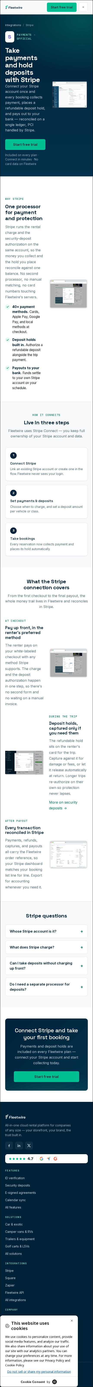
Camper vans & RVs (19, 1231)
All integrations (15, 1300)
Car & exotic (14, 1224)
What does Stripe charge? (32, 947)
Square (10, 1278)
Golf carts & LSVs (17, 1246)
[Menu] (83, 7)
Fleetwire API (14, 1292)
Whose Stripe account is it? (33, 931)
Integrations (13, 25)
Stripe (9, 1270)
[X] (29, 1145)
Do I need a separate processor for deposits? (40, 987)
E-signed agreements (20, 1192)
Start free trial (62, 7)
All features (13, 1207)
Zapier (9, 1285)
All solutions (13, 1253)
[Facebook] (9, 1145)
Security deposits (17, 1185)
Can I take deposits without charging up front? (41, 965)
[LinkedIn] (19, 1145)
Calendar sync (15, 1200)
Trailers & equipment (20, 1239)
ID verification (15, 1178)
